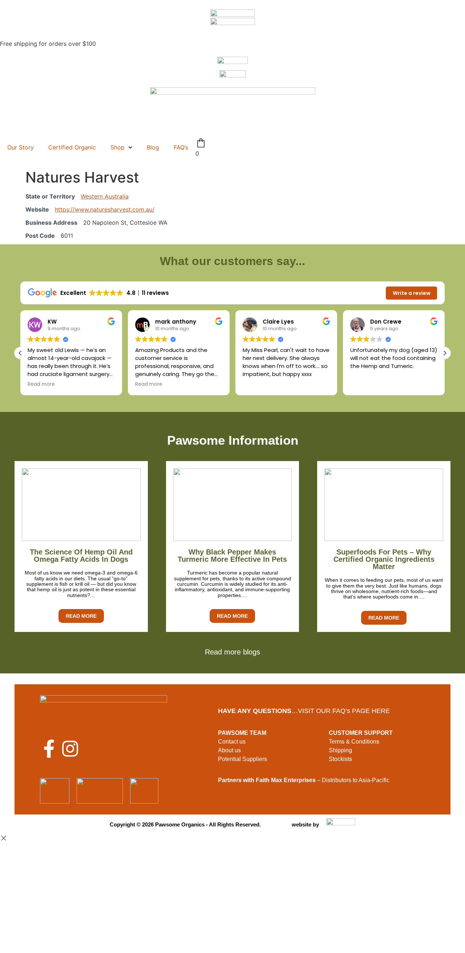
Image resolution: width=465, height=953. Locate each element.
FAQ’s (181, 147)
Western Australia (105, 196)
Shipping (340, 750)
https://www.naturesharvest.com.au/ (104, 209)
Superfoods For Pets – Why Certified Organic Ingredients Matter (383, 559)
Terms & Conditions (354, 741)
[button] (444, 353)
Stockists (340, 759)
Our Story (20, 147)
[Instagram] (70, 749)
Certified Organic (72, 147)
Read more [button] (41, 384)
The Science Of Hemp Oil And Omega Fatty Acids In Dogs (81, 555)
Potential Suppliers (242, 759)
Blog (153, 147)
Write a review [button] (411, 293)
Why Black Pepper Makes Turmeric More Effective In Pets (232, 555)
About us (229, 750)
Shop (117, 147)
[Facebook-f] (49, 749)
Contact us (232, 741)
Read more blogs (232, 652)
